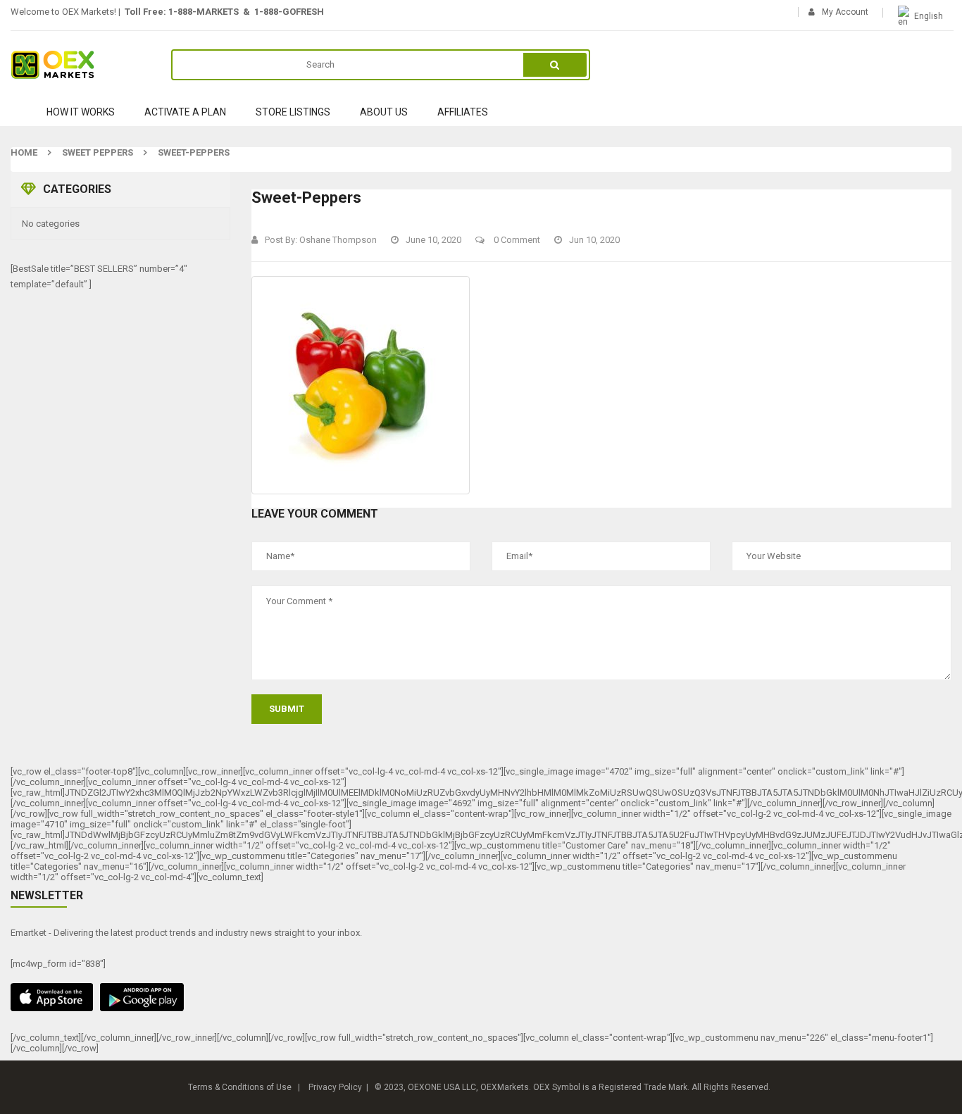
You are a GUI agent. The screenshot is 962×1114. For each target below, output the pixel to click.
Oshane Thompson (338, 239)
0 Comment (516, 239)
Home (24, 152)
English (928, 16)
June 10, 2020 (433, 239)
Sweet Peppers (97, 152)
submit (286, 708)
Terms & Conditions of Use (240, 1087)
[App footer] (481, 997)
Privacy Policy (335, 1087)
